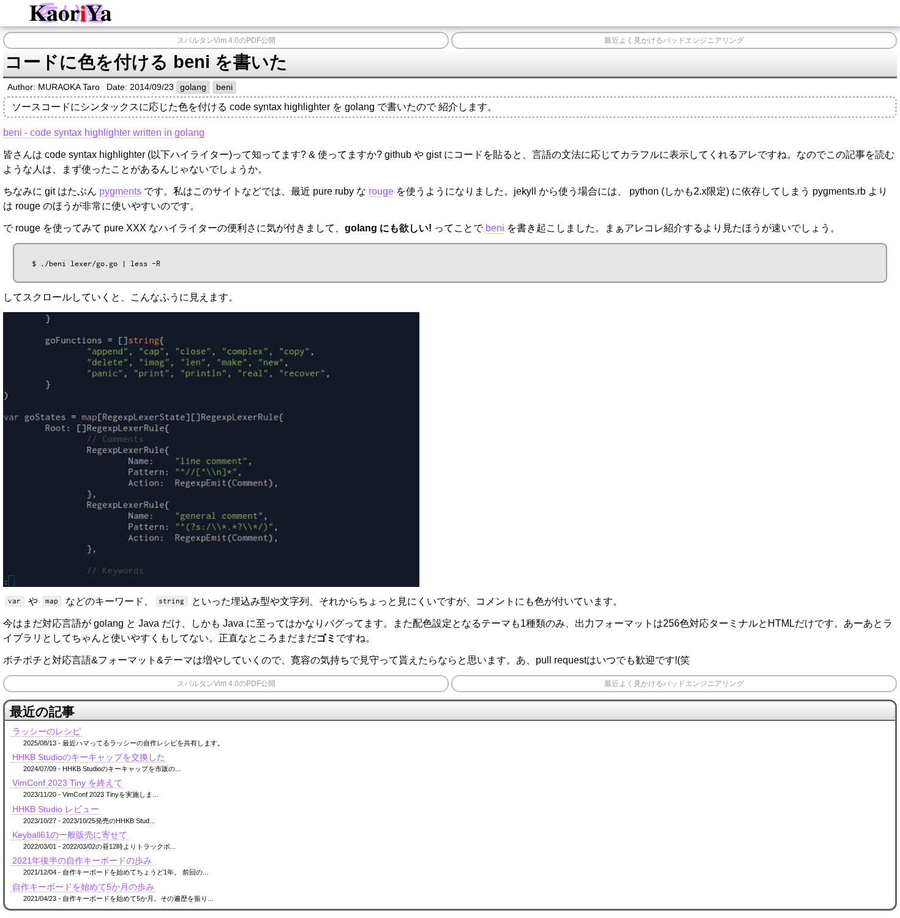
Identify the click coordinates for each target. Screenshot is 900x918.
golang (193, 87)
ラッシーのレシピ (46, 731)
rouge (381, 191)
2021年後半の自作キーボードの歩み (82, 860)
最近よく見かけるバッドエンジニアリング (674, 40)
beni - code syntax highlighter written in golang (103, 132)
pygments (120, 191)
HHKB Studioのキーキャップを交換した (88, 757)
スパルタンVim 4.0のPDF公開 (226, 40)
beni (224, 87)
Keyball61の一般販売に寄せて (69, 835)
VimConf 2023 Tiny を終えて (67, 783)
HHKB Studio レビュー (55, 809)
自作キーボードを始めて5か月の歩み (83, 887)
